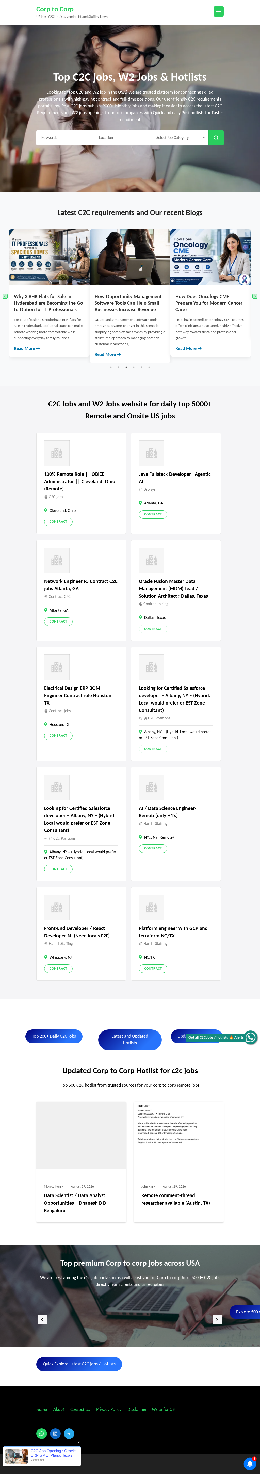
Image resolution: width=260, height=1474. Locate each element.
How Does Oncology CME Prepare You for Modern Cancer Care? (128, 303)
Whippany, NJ (61, 958)
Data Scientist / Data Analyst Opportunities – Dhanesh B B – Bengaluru (77, 1203)
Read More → (27, 354)
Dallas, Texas (155, 618)
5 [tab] (141, 367)
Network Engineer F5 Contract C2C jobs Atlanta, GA (81, 585)
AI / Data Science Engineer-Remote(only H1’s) (167, 812)
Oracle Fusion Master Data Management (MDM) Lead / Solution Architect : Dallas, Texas (173, 589)
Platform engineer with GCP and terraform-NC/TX (173, 932)
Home (41, 1409)
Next (254, 296)
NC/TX (149, 958)
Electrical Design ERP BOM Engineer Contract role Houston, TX (78, 696)
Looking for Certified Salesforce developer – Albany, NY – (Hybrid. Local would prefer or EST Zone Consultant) (174, 699)
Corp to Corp (55, 9)
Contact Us (80, 1409)
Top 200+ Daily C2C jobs (54, 1036)
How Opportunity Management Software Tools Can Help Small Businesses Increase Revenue (47, 303)
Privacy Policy (108, 1409)
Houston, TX (59, 725)
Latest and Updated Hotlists (130, 1040)
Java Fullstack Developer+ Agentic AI (174, 478)
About (59, 1409)
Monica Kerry (53, 1187)
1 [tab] (110, 367)
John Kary (148, 1187)
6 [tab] (149, 367)
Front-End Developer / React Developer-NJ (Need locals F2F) (77, 932)
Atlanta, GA (153, 503)
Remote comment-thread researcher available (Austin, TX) (175, 1199)
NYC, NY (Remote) (159, 838)
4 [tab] (133, 367)
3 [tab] (126, 367)
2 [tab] (118, 367)
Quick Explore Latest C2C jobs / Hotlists (79, 1364)
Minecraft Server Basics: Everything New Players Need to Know (209, 303)
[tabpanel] (49, 296)
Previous (5, 296)
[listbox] (130, 1319)
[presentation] (42, 1319)
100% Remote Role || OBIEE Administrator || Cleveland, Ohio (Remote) (79, 482)
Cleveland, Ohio (63, 511)
